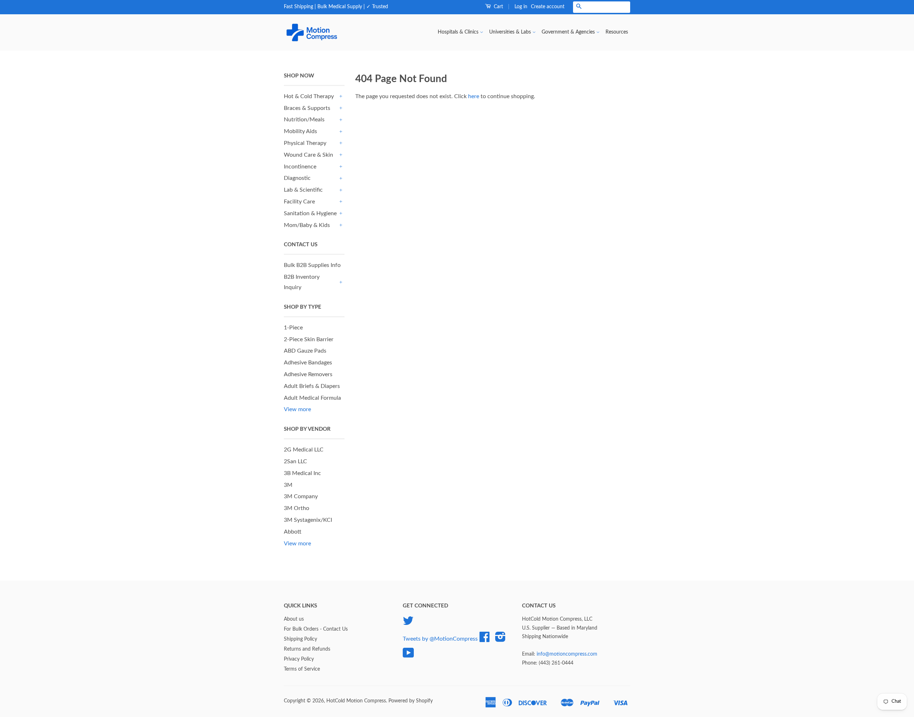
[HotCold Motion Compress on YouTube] (408, 655)
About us (294, 619)
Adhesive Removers (308, 374)
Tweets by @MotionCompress (440, 639)
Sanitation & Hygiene (310, 213)
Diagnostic (297, 178)
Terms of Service (302, 669)
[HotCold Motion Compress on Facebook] (484, 639)
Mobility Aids (300, 131)
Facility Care (299, 202)
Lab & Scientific (303, 190)
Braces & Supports (307, 108)
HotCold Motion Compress (356, 700)
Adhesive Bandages (308, 362)
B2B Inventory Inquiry (302, 282)
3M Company (301, 496)
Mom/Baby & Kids (307, 225)
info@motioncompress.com (567, 654)
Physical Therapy (305, 143)
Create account (547, 6)
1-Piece (293, 327)
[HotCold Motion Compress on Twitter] (408, 623)
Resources (617, 32)
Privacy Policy (299, 659)
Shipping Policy (300, 639)
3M (288, 485)
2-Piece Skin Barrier (308, 339)
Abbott (292, 532)
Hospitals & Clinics (459, 32)
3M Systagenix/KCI (308, 520)
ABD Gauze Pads (305, 351)
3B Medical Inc (302, 473)
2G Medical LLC (303, 450)
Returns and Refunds (307, 649)
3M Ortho (296, 508)
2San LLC (295, 461)
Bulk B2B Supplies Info (312, 265)
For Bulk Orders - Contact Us (316, 629)
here (473, 96)
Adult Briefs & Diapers (312, 386)
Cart (497, 6)
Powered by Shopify (410, 700)
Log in (520, 6)
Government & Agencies (569, 32)
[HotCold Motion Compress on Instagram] (500, 639)
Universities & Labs (510, 32)
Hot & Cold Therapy (309, 96)
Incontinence (300, 167)
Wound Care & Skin (308, 155)
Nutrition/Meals (304, 119)
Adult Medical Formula (312, 398)
